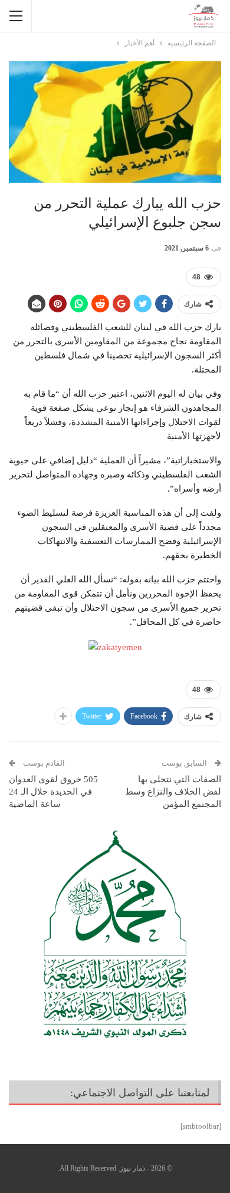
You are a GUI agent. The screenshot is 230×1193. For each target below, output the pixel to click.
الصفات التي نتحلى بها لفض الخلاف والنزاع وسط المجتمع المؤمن (173, 792)
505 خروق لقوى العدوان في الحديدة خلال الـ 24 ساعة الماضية (53, 792)
